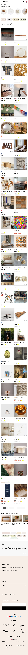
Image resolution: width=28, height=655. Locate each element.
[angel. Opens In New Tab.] (18, 636)
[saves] (21, 2)
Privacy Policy (6, 647)
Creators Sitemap (20, 645)
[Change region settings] (26, 2)
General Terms (14, 647)
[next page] (23, 508)
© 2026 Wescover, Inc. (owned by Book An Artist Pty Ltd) (13, 642)
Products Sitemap (8, 645)
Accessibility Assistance (9, 594)
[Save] (11, 29)
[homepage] (6, 1)
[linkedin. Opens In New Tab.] (15, 636)
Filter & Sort (7, 24)
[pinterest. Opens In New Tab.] (13, 636)
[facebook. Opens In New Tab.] (11, 636)
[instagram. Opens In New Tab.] (9, 636)
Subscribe (14, 608)
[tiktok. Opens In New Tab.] (19, 636)
